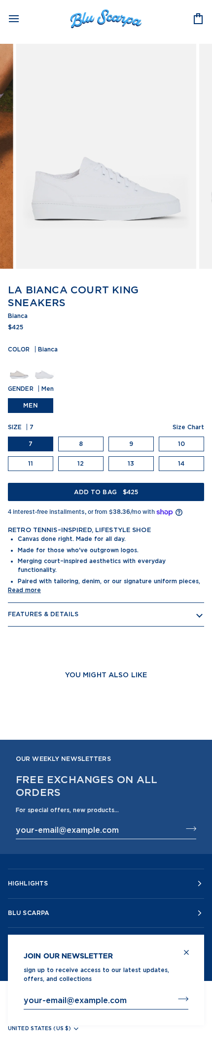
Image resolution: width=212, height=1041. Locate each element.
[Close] (190, 948)
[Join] (180, 999)
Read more (24, 590)
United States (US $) (39, 1028)
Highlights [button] (28, 883)
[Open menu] (22, 18)
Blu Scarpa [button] (28, 913)
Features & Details (43, 614)
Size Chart (188, 427)
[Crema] (20, 368)
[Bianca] (44, 368)
